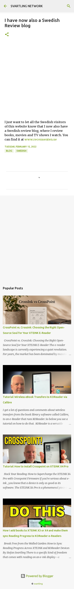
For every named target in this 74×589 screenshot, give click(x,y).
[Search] (68, 6)
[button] (7, 34)
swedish (21, 151)
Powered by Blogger (39, 576)
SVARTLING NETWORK (27, 6)
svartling (38, 584)
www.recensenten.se (40, 139)
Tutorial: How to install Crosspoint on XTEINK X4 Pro (35, 466)
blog (9, 151)
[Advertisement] (37, 80)
